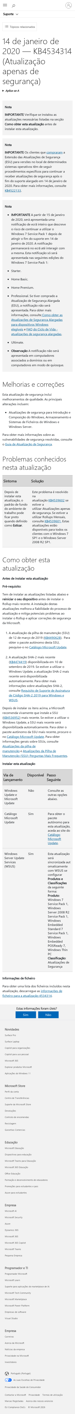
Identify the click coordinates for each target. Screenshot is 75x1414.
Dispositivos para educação (18, 1154)
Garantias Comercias (15, 1129)
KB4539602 (56, 500)
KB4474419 (18, 662)
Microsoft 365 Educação (16, 1167)
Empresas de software (15, 1311)
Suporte (8, 14)
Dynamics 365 (11, 1230)
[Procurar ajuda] (14, 5)
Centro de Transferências (17, 1097)
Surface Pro (10, 1035)
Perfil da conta (12, 1091)
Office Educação (12, 1173)
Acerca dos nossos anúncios (39, 1400)
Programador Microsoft (16, 1273)
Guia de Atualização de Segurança (28, 444)
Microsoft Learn (12, 1280)
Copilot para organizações (17, 1047)
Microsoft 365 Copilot (15, 1242)
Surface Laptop (12, 1041)
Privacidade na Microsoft (17, 1355)
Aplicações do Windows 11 (18, 1073)
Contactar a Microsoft (15, 1394)
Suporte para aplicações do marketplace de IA (27, 1286)
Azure (7, 1223)
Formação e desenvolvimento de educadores (26, 1179)
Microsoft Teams (13, 1249)
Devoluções (10, 1110)
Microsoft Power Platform (17, 1305)
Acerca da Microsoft (14, 1342)
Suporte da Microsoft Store (18, 1104)
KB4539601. (53, 521)
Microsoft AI (11, 1210)
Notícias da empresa (15, 1349)
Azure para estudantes (16, 1192)
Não (48, 1015)
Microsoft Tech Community (18, 1292)
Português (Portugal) (21, 1373)
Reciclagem (10, 1123)
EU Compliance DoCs (15, 1407)
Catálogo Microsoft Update (47, 647)
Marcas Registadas (14, 1400)
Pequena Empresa (13, 1255)
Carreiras (9, 1336)
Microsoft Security (13, 1217)
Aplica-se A (12, 90)
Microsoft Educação (14, 1148)
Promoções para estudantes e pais (21, 1186)
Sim (25, 1015)
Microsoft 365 (11, 1060)
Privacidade (34, 1394)
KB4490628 (52, 637)
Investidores (11, 1362)
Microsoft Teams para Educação (20, 1160)
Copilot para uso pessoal (17, 1054)
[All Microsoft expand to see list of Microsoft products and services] (5, 5)
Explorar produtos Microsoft (18, 1066)
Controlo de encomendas (17, 1117)
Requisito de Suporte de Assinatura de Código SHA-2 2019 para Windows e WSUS (39, 695)
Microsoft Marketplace (16, 1299)
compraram (54, 152)
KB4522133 (13, 190)
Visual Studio (11, 1318)
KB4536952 (11, 717)
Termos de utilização (52, 1394)
